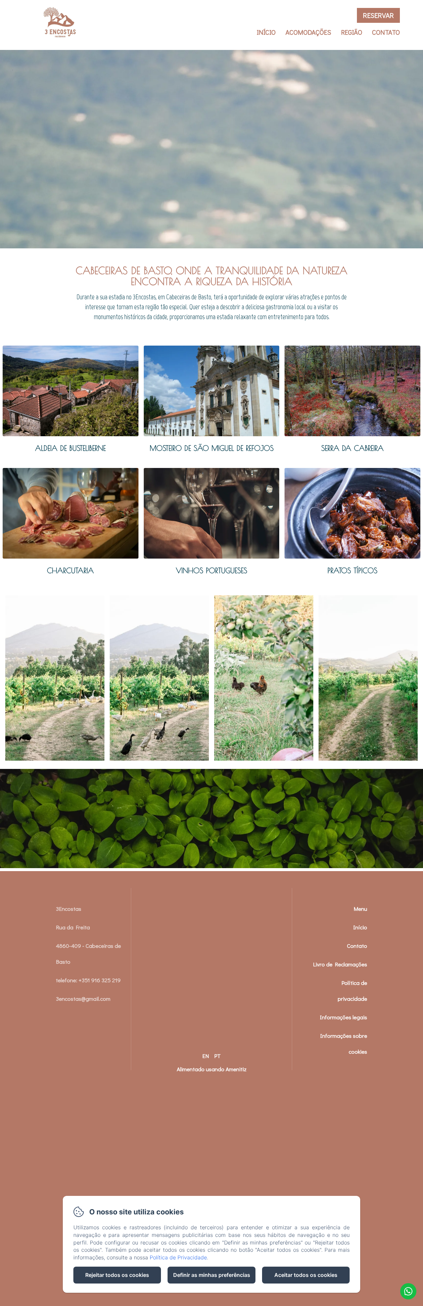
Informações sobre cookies (343, 1043)
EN (205, 1056)
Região (351, 32)
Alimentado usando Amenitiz (212, 1069)
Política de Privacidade (178, 1257)
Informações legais (343, 1017)
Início (266, 32)
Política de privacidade (352, 990)
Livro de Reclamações (340, 964)
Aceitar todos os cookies (305, 1275)
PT (217, 1056)
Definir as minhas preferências (211, 1275)
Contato (386, 32)
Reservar (378, 15)
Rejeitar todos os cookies (117, 1275)
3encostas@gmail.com (83, 998)
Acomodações (308, 32)
